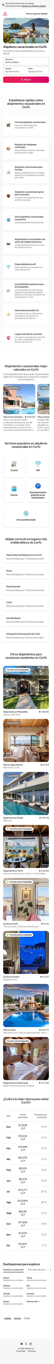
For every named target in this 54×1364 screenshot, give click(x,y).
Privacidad (20, 1351)
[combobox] (26, 62)
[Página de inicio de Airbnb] (5, 14)
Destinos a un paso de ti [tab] (13, 1270)
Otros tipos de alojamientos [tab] (40, 1270)
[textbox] (14, 71)
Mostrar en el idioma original (34, 6)
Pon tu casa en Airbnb (36, 13)
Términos (32, 1351)
